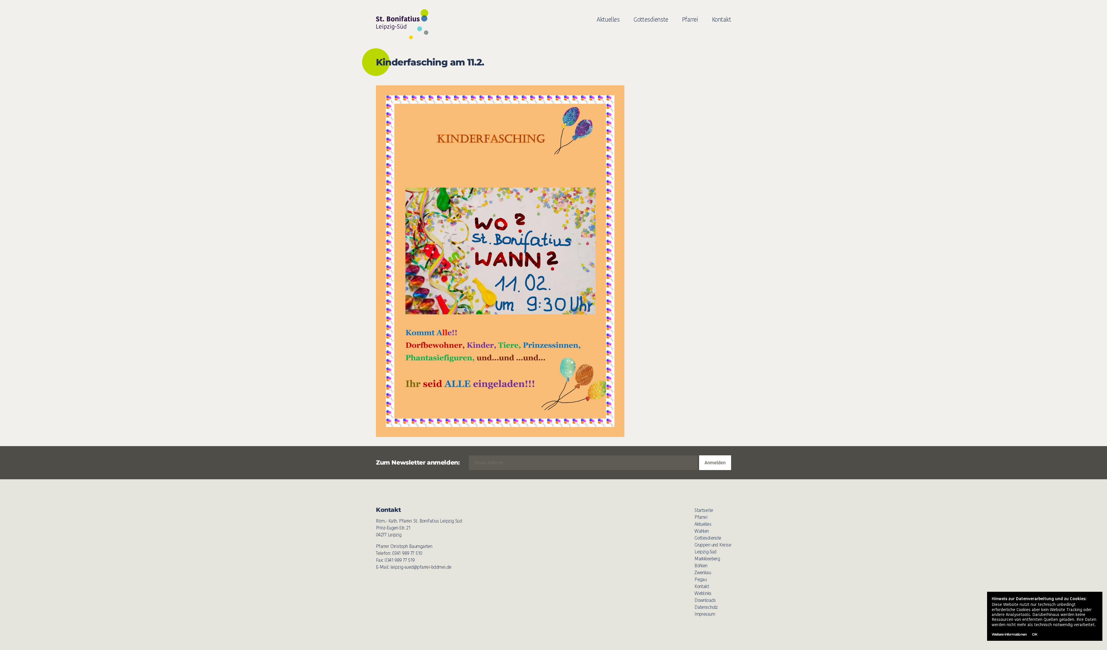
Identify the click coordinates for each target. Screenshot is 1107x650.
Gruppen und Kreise (712, 545)
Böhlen (700, 565)
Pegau (700, 579)
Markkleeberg (707, 558)
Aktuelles (608, 19)
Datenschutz (706, 607)
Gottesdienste (650, 19)
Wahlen (701, 531)
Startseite (703, 510)
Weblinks (702, 593)
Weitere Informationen (1009, 634)
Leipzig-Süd (705, 551)
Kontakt (721, 19)
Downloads (705, 600)
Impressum (704, 614)
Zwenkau (702, 572)
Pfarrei (690, 19)
